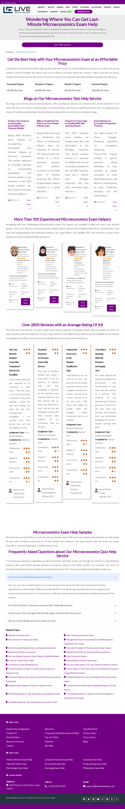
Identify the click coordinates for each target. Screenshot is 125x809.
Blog (85, 741)
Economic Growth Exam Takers (20, 660)
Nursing (60, 7)
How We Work (90, 729)
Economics (84, 7)
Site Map (49, 745)
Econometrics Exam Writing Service (22, 664)
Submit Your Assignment (18, 729)
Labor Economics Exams (76, 656)
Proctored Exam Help (55, 763)
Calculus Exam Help (92, 759)
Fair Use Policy (52, 737)
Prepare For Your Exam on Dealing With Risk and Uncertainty (76, 123)
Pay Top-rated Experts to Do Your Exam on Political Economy (91, 664)
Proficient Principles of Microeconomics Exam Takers (88, 648)
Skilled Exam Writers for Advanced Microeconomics (87, 652)
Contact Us (11, 733)
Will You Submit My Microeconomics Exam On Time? (32, 621)
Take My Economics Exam (18, 635)
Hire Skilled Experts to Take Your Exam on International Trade (33, 694)
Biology (51, 7)
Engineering (42, 12)
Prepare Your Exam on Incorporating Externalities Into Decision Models (18, 124)
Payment (49, 741)
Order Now (83, 11)
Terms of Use (89, 737)
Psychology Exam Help (17, 768)
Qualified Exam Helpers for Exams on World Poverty (29, 685)
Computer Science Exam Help (59, 759)
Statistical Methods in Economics (21, 652)
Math (68, 7)
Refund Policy (13, 737)
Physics (75, 7)
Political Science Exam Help (19, 759)
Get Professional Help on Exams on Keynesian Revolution (31, 648)
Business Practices (15, 741)
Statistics (107, 7)
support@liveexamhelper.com (100, 786)
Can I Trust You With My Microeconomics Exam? (30, 577)
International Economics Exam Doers (81, 660)
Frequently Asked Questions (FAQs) (62, 733)
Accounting (96, 7)
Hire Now (25, 301)
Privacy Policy (89, 733)
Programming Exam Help (95, 763)
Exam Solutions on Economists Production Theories (105, 123)
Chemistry (54, 12)
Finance (116, 7)
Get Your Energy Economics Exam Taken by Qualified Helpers (33, 656)
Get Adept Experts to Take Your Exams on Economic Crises (32, 702)
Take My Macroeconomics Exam (79, 635)
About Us (49, 729)
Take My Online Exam (16, 763)
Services (41, 7)
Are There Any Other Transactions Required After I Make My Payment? (40, 605)
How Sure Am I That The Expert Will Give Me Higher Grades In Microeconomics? (44, 613)
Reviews (65, 12)
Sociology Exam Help (55, 768)
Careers (10, 745)
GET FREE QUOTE (62, 45)
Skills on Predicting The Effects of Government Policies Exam (48, 123)
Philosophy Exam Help (93, 768)
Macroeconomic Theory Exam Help (22, 639)
